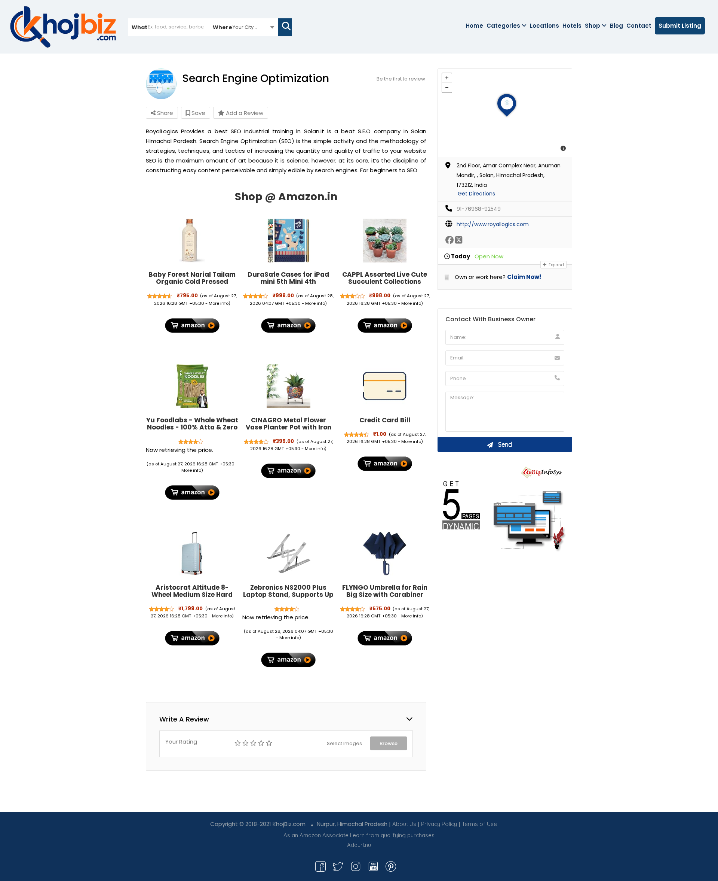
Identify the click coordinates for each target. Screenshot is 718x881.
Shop (592, 26)
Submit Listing (680, 26)
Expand (555, 265)
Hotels (572, 26)
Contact (638, 26)
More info (218, 303)
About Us (404, 823)
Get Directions (476, 193)
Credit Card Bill (384, 420)
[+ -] (505, 113)
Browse (389, 743)
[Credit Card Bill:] (384, 386)
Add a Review (243, 113)
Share (164, 113)
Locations (544, 26)
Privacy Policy (439, 823)
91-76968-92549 (479, 209)
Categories (503, 26)
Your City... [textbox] (245, 27)
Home (474, 26)
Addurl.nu (359, 844)
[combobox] (243, 27)
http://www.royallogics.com (493, 224)
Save (197, 113)
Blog (616, 26)
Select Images (344, 743)
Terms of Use (479, 823)
